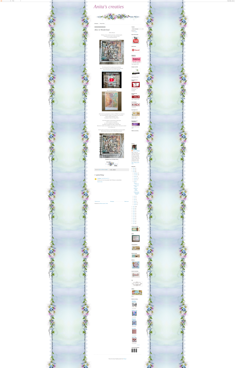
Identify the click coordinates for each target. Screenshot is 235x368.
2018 (134, 215)
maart (135, 201)
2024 (134, 171)
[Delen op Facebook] (114, 169)
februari (135, 202)
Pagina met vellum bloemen (136, 189)
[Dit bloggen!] (111, 169)
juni (135, 196)
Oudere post (126, 201)
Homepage (112, 201)
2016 (134, 218)
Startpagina (96, 23)
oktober (135, 176)
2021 (134, 210)
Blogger (125, 358)
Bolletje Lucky (134, 310)
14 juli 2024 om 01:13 (105, 178)
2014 (134, 221)
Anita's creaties (109, 6)
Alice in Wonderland (136, 183)
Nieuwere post (97, 201)
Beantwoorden (99, 181)
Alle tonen (138, 344)
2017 (134, 216)
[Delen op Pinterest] (115, 169)
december (136, 173)
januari (135, 204)
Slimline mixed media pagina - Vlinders (136, 193)
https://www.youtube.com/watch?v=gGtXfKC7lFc (111, 71)
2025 (134, 170)
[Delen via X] (112, 169)
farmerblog (134, 337)
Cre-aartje (134, 328)
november (136, 174)
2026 (134, 168)
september (136, 178)
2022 (134, 208)
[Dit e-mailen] (110, 169)
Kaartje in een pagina (136, 186)
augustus (135, 179)
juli (134, 181)
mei (134, 197)
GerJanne (99, 178)
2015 (134, 220)
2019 (134, 213)
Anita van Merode (136, 150)
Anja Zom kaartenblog (134, 301)
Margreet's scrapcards (134, 319)
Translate (135, 31)
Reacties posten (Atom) (104, 203)
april (135, 199)
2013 (134, 223)
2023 (134, 206)
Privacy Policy (102, 23)
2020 (134, 211)
